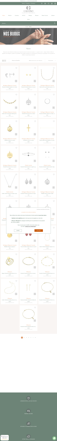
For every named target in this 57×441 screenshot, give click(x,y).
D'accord (39, 230)
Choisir (17, 230)
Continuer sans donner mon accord (43, 209)
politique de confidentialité (30, 226)
